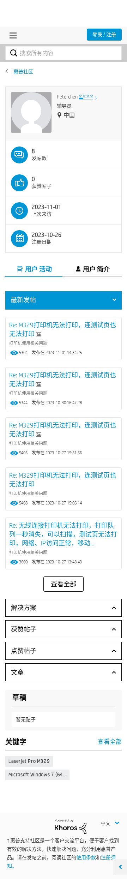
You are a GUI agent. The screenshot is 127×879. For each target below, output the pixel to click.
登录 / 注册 (104, 34)
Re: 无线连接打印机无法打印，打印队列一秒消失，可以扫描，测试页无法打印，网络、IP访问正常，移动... (63, 534)
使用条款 (86, 857)
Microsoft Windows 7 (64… (37, 774)
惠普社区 (23, 71)
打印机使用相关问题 (28, 343)
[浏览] (11, 35)
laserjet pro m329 (29, 761)
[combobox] (63, 53)
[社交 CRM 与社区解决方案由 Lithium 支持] (70, 826)
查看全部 (63, 584)
